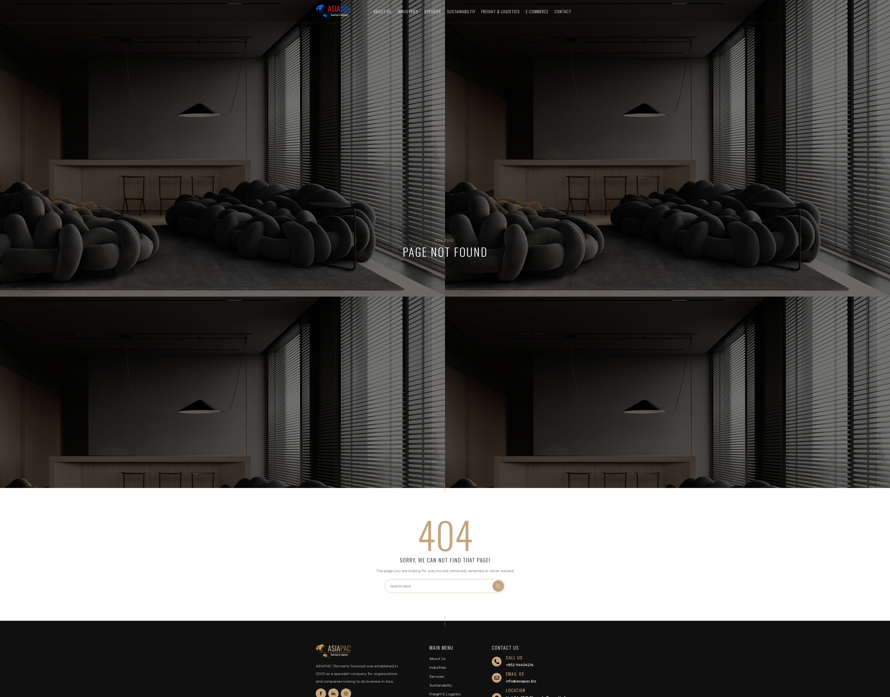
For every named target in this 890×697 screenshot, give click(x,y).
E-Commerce (537, 11)
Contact (563, 11)
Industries (408, 11)
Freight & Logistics (500, 11)
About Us (383, 11)
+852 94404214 (520, 664)
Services (432, 11)
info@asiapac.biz (521, 680)
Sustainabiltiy (461, 11)
